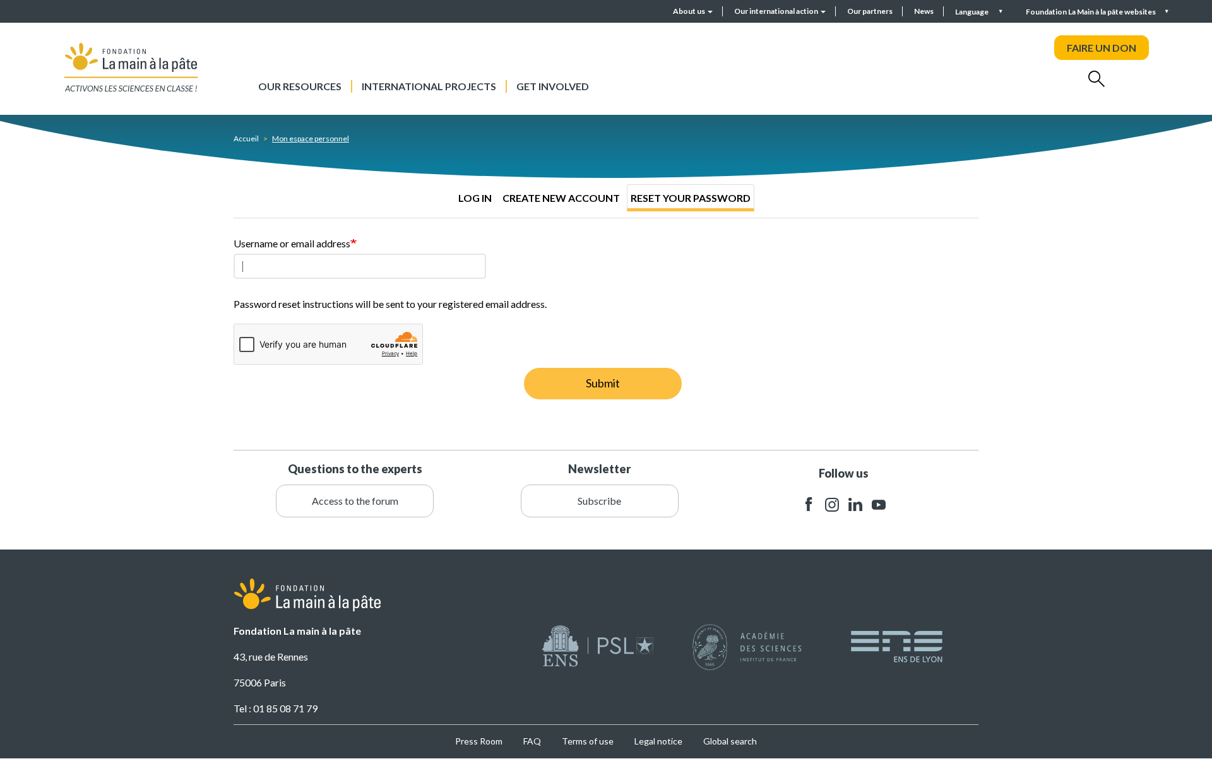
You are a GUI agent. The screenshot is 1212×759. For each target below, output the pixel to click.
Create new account (561, 198)
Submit (603, 383)
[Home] (131, 67)
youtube (879, 504)
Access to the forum (355, 501)
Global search (730, 741)
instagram (832, 504)
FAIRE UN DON (1101, 48)
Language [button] (972, 11)
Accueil (246, 138)
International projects (429, 86)
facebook (809, 504)
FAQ (532, 741)
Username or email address (292, 243)
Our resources (300, 86)
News (924, 11)
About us (689, 11)
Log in (475, 198)
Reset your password (691, 198)
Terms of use (588, 741)
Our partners (870, 11)
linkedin (855, 504)
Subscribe (599, 501)
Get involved (552, 86)
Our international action (776, 11)
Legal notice (658, 741)
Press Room (478, 741)
